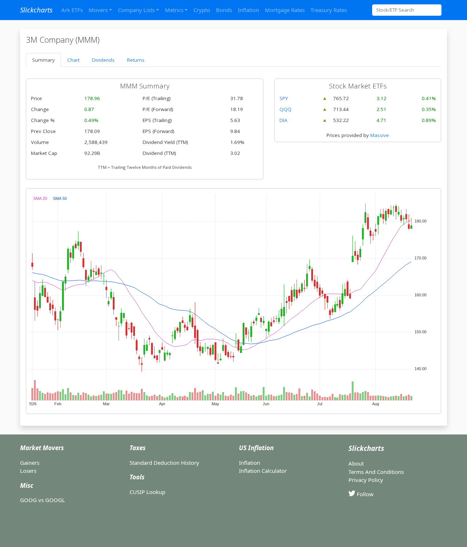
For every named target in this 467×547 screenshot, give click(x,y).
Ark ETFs (72, 10)
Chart (73, 60)
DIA (283, 120)
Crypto (201, 10)
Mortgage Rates (285, 10)
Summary (43, 60)
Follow (364, 494)
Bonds (224, 10)
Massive (379, 135)
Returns (135, 60)
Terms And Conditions (376, 471)
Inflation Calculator (263, 470)
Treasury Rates (328, 10)
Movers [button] (98, 10)
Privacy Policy (365, 479)
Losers (28, 470)
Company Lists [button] (136, 10)
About (356, 463)
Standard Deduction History (164, 462)
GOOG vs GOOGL (42, 500)
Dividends (103, 60)
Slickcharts (36, 9)
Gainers (29, 462)
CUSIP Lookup (147, 491)
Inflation (248, 10)
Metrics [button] (174, 10)
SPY (283, 98)
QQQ (285, 109)
